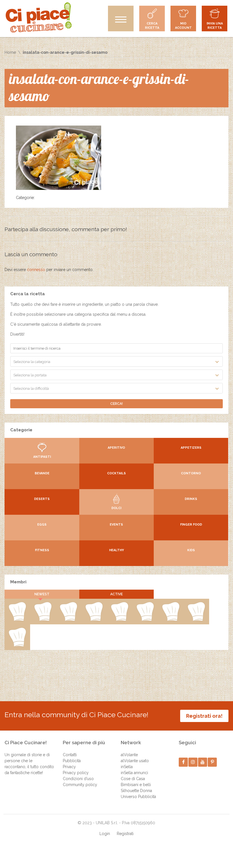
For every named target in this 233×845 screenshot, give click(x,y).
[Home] (39, 17)
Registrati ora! (204, 716)
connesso (36, 269)
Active (116, 594)
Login (104, 833)
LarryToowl (69, 620)
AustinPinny (196, 620)
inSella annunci (134, 772)
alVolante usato (135, 760)
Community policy (80, 784)
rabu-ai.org (43, 620)
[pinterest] (212, 762)
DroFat (17, 620)
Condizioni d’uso (78, 778)
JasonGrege (17, 645)
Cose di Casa (133, 778)
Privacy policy (76, 772)
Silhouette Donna (136, 790)
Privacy (69, 766)
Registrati (125, 833)
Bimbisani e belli (136, 784)
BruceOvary (119, 620)
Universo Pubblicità (138, 796)
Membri (18, 581)
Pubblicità (72, 760)
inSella (127, 766)
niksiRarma (94, 620)
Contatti (70, 754)
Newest (41, 594)
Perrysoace (170, 620)
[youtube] (203, 762)
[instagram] (193, 762)
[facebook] (183, 762)
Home (10, 52)
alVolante (129, 754)
